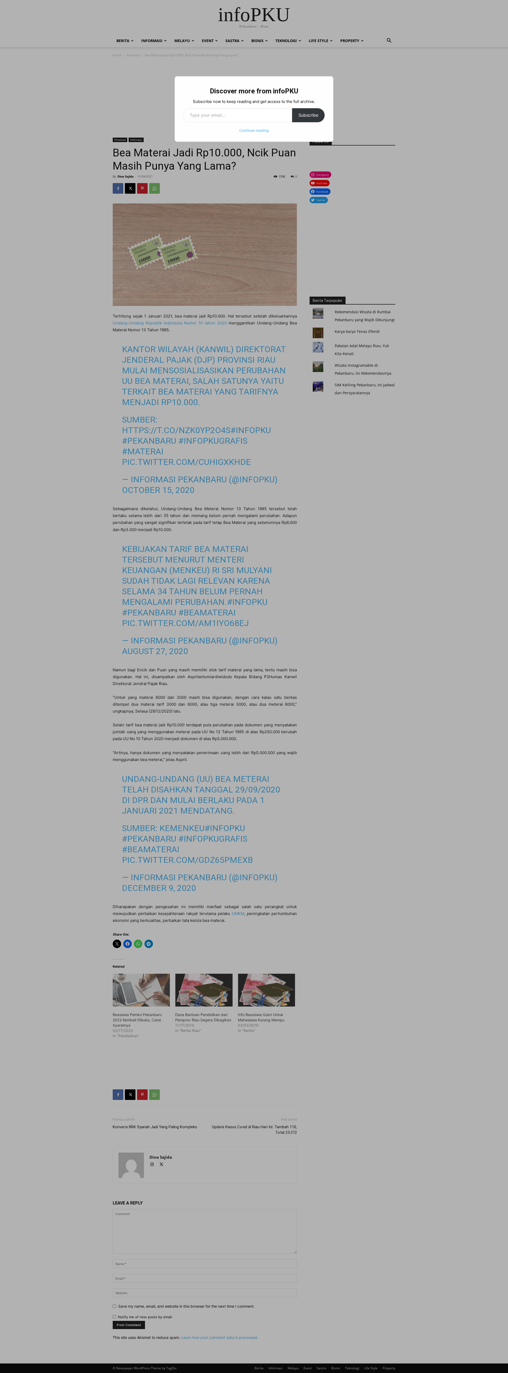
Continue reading (254, 130)
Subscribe (308, 115)
